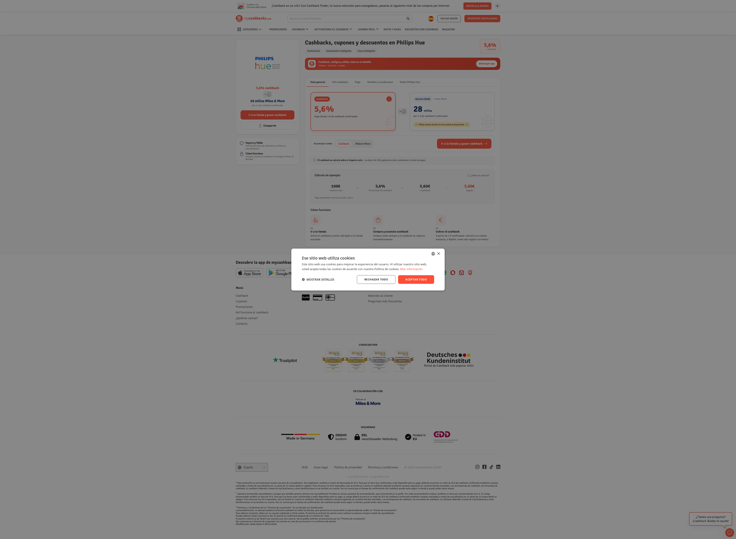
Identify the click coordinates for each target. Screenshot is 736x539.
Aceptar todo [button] (416, 279)
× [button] (438, 253)
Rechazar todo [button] (376, 279)
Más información (411, 269)
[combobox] (433, 254)
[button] (318, 279)
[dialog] (368, 270)
